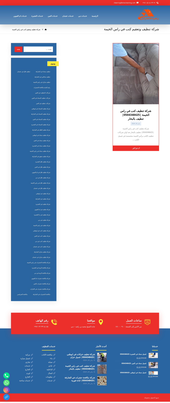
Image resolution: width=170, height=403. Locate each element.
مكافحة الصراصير (22, 294)
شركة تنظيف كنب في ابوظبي (41, 231)
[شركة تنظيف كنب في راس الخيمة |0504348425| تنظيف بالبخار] (102, 369)
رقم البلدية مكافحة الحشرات (42, 87)
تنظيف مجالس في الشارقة (42, 77)
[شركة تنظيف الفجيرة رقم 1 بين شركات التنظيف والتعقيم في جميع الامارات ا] (148, 15)
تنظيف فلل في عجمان (23, 72)
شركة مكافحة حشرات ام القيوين (40, 278)
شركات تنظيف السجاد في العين (41, 98)
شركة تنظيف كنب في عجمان (41, 247)
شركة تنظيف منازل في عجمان (41, 257)
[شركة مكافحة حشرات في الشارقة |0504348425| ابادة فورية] (102, 380)
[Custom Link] (6, 397)
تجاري (27, 362)
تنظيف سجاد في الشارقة (43, 72)
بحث (18, 49)
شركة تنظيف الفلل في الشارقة (41, 130)
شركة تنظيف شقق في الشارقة (41, 156)
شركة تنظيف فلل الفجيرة (42, 162)
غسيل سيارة (25, 358)
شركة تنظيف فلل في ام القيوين (41, 172)
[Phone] (6, 375)
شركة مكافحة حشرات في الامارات (40, 289)
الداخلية (50, 369)
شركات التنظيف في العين (42, 93)
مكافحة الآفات (47, 354)
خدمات (27, 365)
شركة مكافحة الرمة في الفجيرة (41, 268)
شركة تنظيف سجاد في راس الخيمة (40, 151)
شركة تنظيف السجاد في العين (41, 119)
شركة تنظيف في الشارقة (43, 199)
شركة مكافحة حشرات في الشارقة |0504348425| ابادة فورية (80, 379)
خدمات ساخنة (24, 380)
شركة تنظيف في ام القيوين (42, 209)
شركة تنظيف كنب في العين (42, 236)
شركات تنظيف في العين (43, 103)
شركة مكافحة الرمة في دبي (42, 273)
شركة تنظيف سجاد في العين (42, 140)
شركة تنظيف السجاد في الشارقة (40, 114)
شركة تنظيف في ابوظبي (43, 194)
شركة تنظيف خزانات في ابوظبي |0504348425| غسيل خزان (81, 355)
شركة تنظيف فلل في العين (42, 167)
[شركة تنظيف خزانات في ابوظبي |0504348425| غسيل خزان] (102, 357)
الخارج (27, 369)
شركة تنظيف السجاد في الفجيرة (40, 125)
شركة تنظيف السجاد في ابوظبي (41, 109)
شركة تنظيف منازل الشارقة (42, 252)
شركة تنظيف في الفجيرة (43, 204)
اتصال (50, 373)
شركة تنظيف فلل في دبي (43, 178)
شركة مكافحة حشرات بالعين (42, 284)
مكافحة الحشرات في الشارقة (41, 294)
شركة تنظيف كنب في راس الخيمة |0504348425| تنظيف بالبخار (80, 367)
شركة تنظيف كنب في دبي (42, 241)
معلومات (49, 377)
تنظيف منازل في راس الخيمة (41, 82)
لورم (28, 373)
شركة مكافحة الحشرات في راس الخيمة (38, 262)
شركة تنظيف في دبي (44, 220)
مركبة (27, 354)
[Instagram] (6, 390)
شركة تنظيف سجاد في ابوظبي (41, 135)
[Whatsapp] (6, 383)
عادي (50, 365)
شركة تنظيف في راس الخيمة (41, 225)
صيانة (50, 362)
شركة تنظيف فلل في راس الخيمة (40, 183)
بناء (51, 358)
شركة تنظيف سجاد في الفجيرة (41, 146)
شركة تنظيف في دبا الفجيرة (42, 215)
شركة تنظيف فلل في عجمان (42, 188)
